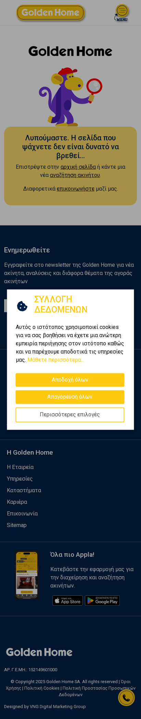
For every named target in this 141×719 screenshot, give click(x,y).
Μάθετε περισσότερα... (55, 360)
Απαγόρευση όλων (69, 396)
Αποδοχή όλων (70, 379)
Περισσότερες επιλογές (70, 414)
